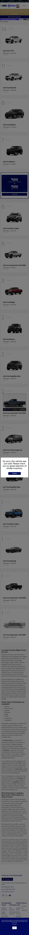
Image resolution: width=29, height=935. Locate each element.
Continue (14, 473)
